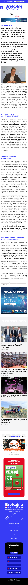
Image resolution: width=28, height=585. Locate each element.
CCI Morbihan (13, 565)
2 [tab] (13, 452)
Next (26, 445)
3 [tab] (15, 452)
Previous (1, 445)
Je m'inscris (14, 552)
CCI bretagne (13, 557)
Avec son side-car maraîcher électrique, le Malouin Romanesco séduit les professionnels (14, 420)
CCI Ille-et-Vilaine (14, 561)
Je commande (14, 494)
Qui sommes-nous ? (14, 526)
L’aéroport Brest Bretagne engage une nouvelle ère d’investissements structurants (13, 345)
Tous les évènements (14, 454)
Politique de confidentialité (14, 580)
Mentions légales (13, 579)
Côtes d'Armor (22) (5, 282)
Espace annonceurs (14, 523)
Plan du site (14, 538)
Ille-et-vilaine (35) (21, 282)
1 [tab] (11, 452)
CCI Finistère (13, 568)
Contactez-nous (14, 530)
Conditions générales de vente (14, 534)
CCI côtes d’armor (14, 572)
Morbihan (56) (4, 284)
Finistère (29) (13, 282)
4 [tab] (16, 452)
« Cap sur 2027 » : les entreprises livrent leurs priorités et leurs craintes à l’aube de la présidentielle (14, 371)
